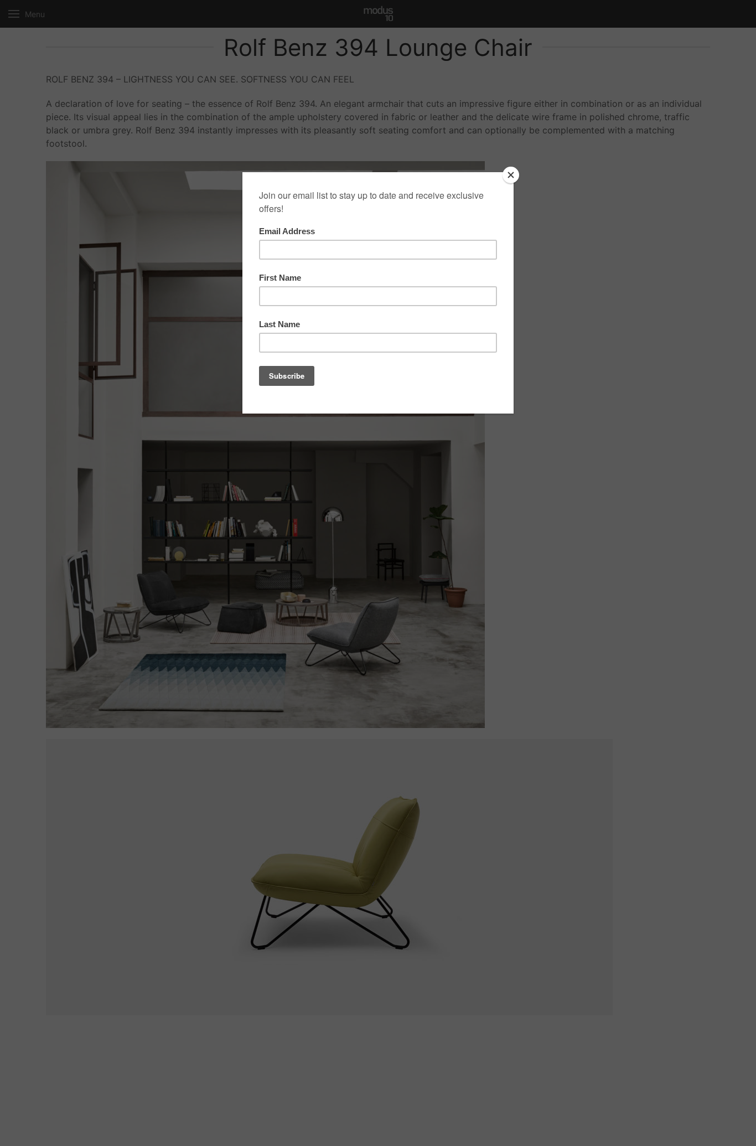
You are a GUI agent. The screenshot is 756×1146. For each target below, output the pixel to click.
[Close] (511, 175)
